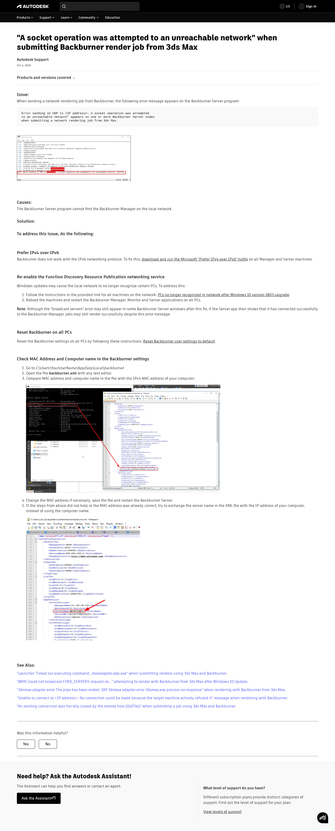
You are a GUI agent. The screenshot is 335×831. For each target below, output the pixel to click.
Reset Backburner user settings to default (179, 341)
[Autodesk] (33, 6)
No (47, 744)
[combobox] (99, 6)
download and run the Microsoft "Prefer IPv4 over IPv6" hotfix (195, 259)
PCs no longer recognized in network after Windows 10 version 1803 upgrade (223, 294)
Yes (26, 744)
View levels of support (222, 811)
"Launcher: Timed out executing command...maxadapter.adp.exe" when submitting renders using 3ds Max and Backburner (121, 673)
